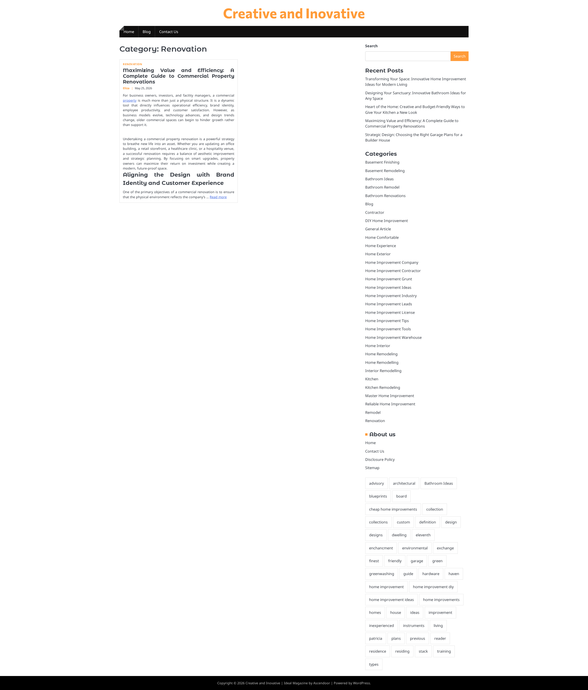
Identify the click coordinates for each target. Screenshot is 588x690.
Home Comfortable (382, 237)
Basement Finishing (382, 162)
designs (376, 534)
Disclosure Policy (380, 459)
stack (423, 651)
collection (434, 509)
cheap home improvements (393, 509)
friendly (394, 560)
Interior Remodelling (383, 370)
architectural (404, 483)
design (451, 522)
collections (378, 522)
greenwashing (381, 573)
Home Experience (380, 245)
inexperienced (381, 625)
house (395, 612)
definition (427, 522)
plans (396, 638)
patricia (375, 638)
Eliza (126, 88)
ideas (414, 612)
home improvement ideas (391, 599)
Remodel (373, 412)
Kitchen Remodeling (382, 387)
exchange (445, 548)
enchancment (381, 548)
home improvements (441, 599)
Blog (147, 31)
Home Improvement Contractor (393, 270)
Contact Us (168, 31)
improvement (440, 612)
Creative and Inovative (294, 12)
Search (371, 45)
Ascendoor (321, 683)
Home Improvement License (390, 312)
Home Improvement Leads (388, 303)
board (401, 496)
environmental (415, 548)
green (437, 560)
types (374, 664)
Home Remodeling (381, 353)
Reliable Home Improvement (390, 403)
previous (417, 638)
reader (440, 638)
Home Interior (377, 345)
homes (375, 612)
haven (454, 573)
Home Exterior (378, 253)
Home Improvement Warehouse (393, 337)
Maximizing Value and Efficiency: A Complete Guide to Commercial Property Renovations (178, 76)
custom (403, 522)
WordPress (361, 683)
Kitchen (371, 378)
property (129, 100)
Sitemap (372, 467)
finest (374, 560)
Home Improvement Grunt (388, 278)
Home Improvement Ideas (388, 287)
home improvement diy (433, 586)
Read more (218, 197)
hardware (430, 573)
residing (402, 651)
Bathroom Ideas (379, 178)
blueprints (378, 496)
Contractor (374, 212)
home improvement (386, 586)
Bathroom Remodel (382, 187)
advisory (376, 483)
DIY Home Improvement (386, 220)
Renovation (132, 64)
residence (377, 651)
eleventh (423, 534)
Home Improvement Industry (391, 295)
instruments (413, 625)
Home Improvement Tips (387, 320)
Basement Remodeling (385, 170)
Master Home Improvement (389, 395)
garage (417, 560)
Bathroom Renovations (385, 195)
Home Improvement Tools (388, 328)
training (444, 651)
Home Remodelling (382, 362)
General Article (378, 228)
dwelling (399, 534)
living (438, 625)
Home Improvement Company (391, 262)
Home (129, 31)
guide (408, 573)
